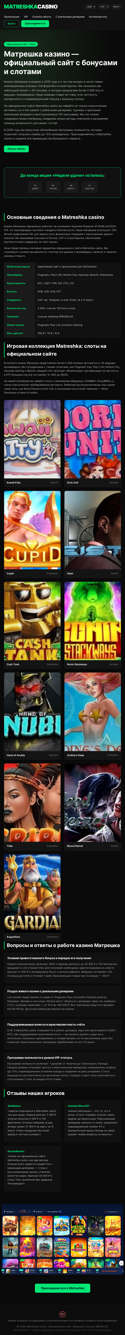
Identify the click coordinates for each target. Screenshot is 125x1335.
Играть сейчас (16, 148)
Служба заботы (41, 16)
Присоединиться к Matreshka (62, 1288)
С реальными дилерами (70, 16)
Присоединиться (35, 23)
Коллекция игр (98, 16)
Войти (116, 6)
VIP (26, 16)
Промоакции (12, 16)
